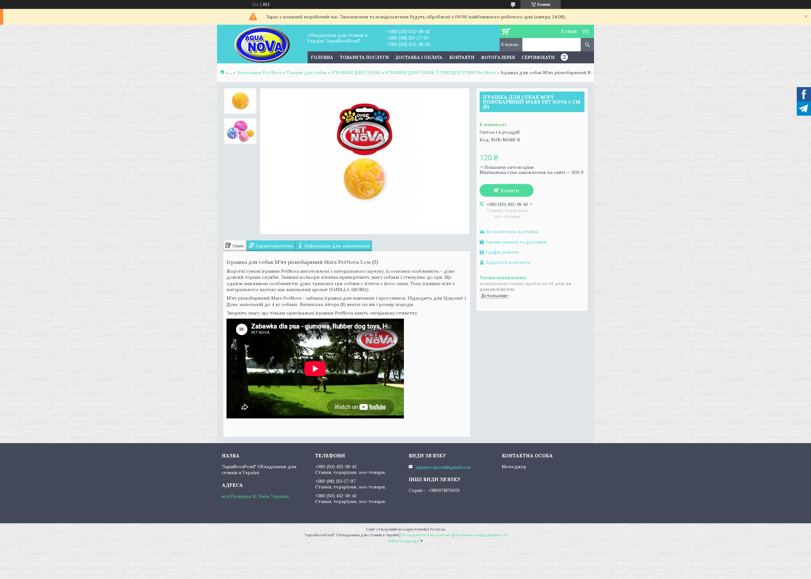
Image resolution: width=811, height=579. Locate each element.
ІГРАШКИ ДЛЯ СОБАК (356, 72)
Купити (510, 190)
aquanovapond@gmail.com (443, 467)
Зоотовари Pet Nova (259, 72)
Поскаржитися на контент (426, 534)
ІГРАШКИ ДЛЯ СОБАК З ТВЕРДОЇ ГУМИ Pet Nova (440, 72)
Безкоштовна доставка (512, 231)
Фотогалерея (498, 57)
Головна (322, 57)
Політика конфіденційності (481, 534)
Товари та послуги (364, 57)
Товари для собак (306, 72)
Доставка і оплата (419, 57)
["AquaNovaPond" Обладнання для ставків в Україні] (262, 44)
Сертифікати (537, 57)
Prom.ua (437, 529)
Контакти (461, 57)
